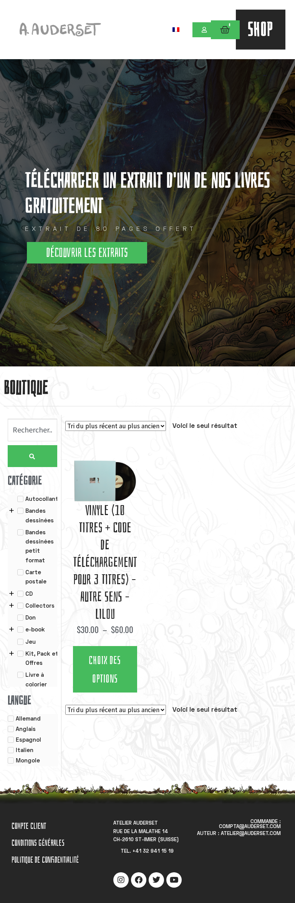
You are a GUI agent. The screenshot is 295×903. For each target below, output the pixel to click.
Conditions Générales (38, 843)
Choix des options (105, 670)
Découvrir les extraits (87, 253)
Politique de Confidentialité (45, 860)
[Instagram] (121, 880)
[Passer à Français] (176, 29)
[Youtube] (174, 880)
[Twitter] (156, 880)
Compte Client (29, 826)
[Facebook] (138, 880)
